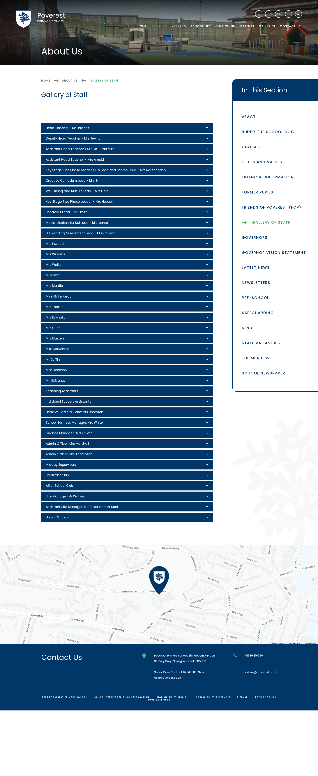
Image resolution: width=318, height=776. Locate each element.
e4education (140, 697)
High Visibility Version (173, 697)
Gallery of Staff (104, 80)
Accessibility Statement (213, 697)
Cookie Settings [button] (159, 699)
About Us (70, 80)
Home (45, 80)
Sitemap (242, 697)
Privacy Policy (265, 697)
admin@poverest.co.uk (261, 672)
